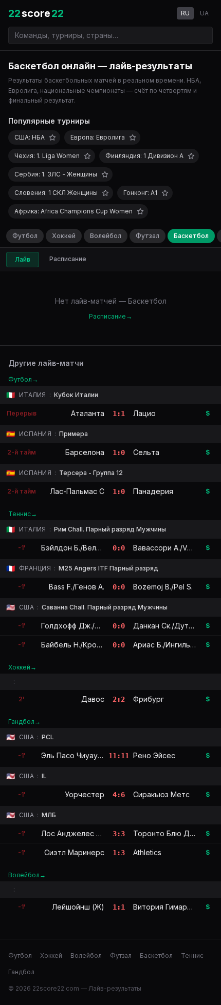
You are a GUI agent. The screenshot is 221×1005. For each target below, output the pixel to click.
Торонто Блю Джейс (170, 833)
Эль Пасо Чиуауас (73, 755)
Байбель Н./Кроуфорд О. (85, 644)
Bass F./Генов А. (76, 586)
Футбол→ (23, 379)
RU (185, 13)
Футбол (25, 236)
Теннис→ (22, 514)
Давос (92, 699)
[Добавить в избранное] (52, 137)
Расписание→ (110, 316)
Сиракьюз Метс (161, 794)
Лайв (22, 259)
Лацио (144, 413)
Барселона (84, 452)
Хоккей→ (22, 667)
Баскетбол (191, 236)
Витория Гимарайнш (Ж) (176, 906)
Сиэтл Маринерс (74, 852)
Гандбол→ (24, 721)
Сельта (146, 452)
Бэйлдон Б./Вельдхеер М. (87, 547)
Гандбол (21, 972)
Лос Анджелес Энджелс (85, 833)
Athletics (147, 852)
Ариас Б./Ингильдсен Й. (175, 644)
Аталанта (87, 413)
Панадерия (153, 491)
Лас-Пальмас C (77, 491)
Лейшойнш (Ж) (78, 906)
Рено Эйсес (154, 755)
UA (204, 13)
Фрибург (148, 699)
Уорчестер (84, 794)
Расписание (67, 259)
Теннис (192, 955)
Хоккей (64, 236)
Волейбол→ (27, 875)
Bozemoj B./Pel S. (163, 586)
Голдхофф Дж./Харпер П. (85, 625)
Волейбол (105, 236)
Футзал (147, 236)
